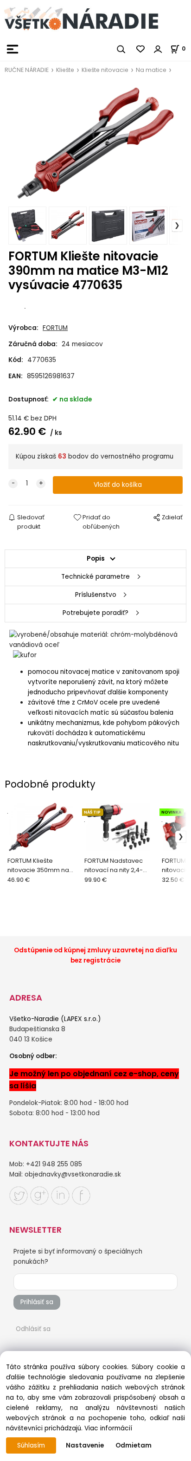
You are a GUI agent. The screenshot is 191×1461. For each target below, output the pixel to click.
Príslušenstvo (95, 594)
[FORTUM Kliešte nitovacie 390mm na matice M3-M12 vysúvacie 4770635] (95, 143)
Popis (96, 558)
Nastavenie (85, 1445)
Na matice (151, 70)
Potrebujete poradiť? (95, 612)
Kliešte (65, 70)
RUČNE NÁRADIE (27, 70)
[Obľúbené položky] (141, 49)
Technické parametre (95, 576)
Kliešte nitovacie (105, 70)
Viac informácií (108, 1428)
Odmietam (133, 1445)
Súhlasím (31, 1445)
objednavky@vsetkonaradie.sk (73, 1174)
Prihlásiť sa (36, 1302)
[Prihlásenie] (158, 49)
